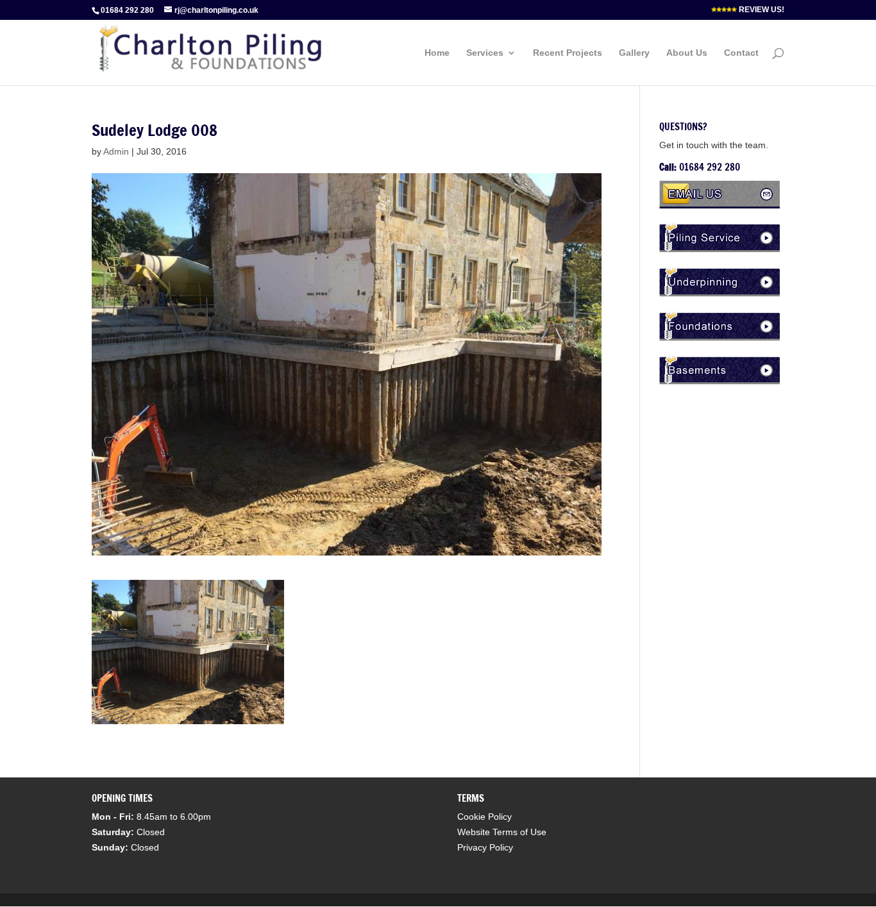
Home (437, 53)
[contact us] (721, 205)
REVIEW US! (760, 10)
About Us (686, 53)
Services (484, 53)
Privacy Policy (485, 847)
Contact (741, 53)
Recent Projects (567, 53)
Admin (116, 151)
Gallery (634, 53)
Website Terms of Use (501, 832)
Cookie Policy (484, 816)
